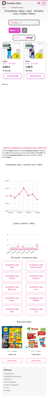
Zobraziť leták (12, 361)
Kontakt (7, 390)
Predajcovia (9, 373)
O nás (6, 387)
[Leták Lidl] (12, 337)
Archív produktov (11, 384)
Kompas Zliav (14, 3)
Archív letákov (10, 382)
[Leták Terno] (36, 337)
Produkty (7, 379)
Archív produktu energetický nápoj (24, 148)
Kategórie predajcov (12, 376)
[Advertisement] (24, 109)
